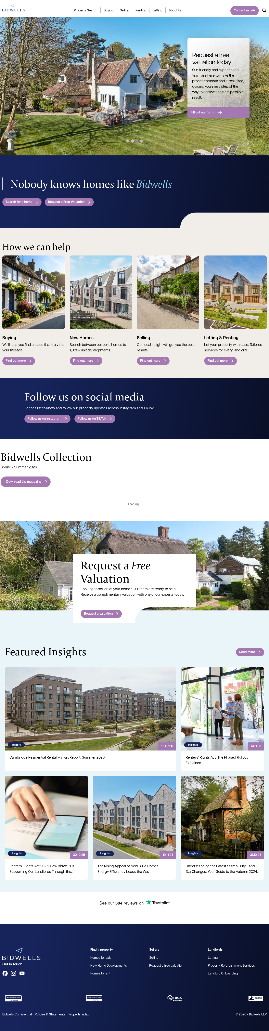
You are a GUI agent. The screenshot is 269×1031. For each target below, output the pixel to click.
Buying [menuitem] (108, 10)
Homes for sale (100, 957)
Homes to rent (100, 973)
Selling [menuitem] (124, 10)
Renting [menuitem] (140, 10)
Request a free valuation (166, 965)
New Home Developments (108, 965)
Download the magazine (23, 481)
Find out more (16, 360)
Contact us (242, 10)
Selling (153, 957)
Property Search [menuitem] (85, 10)
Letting (213, 957)
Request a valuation (98, 613)
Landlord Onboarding (223, 973)
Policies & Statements (50, 1014)
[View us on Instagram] (13, 973)
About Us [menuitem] (175, 10)
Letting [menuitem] (157, 10)
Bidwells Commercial (17, 1014)
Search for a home (19, 202)
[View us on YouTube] (22, 973)
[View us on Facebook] (5, 973)
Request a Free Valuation (66, 202)
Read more (247, 652)
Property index (79, 1014)
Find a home (199, 105)
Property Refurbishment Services (231, 965)
